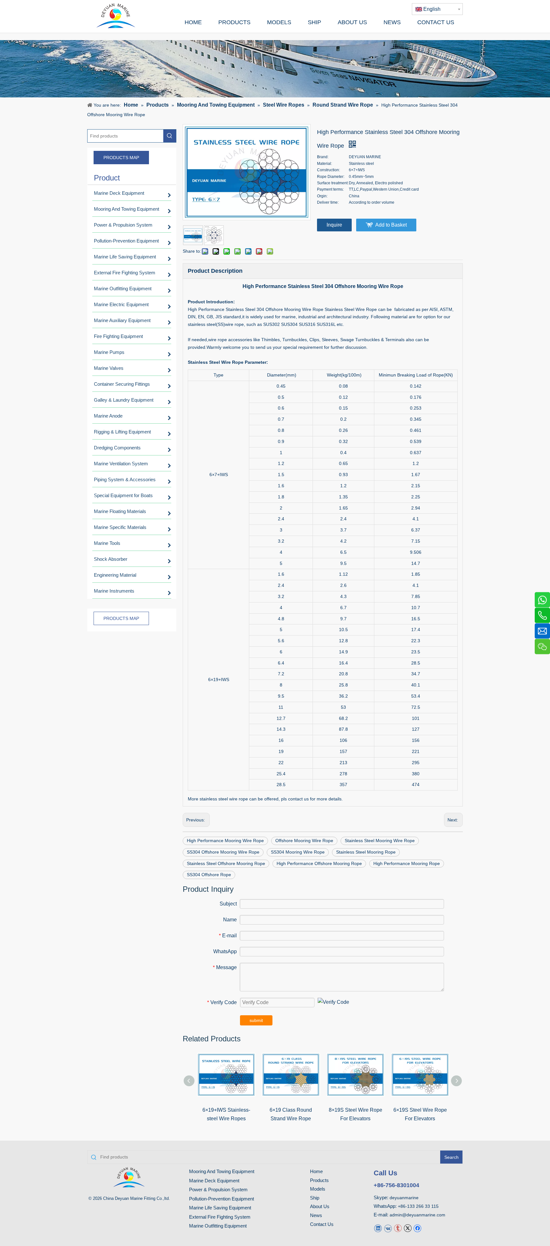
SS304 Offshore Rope (209, 874)
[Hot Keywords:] (169, 136)
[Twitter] (408, 1227)
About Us (319, 1206)
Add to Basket (391, 225)
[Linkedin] (378, 1227)
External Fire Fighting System (219, 1217)
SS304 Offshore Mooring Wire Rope (223, 852)
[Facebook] (417, 1227)
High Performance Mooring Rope (406, 863)
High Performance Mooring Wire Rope (225, 840)
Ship (314, 1197)
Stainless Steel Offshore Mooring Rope (226, 863)
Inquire (334, 225)
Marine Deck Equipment (214, 1180)
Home (316, 1171)
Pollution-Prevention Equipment (221, 1198)
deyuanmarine (404, 1197)
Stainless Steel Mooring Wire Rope (380, 840)
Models (317, 1189)
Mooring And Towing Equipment (221, 1171)
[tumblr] (398, 1227)
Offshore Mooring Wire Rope (304, 840)
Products (319, 1180)
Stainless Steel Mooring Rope (366, 852)
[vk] (388, 1227)
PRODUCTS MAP (121, 157)
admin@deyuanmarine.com (417, 1214)
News (316, 1215)
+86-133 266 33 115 (418, 1206)
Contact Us (322, 1224)
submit (256, 1020)
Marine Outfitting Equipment (218, 1225)
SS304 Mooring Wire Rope (298, 852)
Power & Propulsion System (218, 1189)
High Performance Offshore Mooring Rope (319, 863)
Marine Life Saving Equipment (220, 1207)
